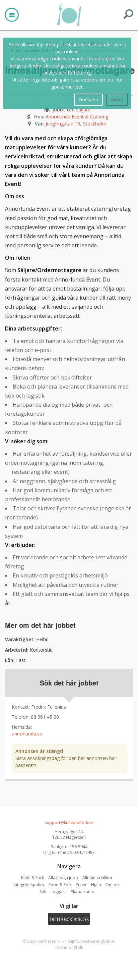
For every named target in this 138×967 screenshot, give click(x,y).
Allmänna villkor (97, 877)
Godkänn (88, 99)
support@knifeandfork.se (69, 822)
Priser (81, 884)
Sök (43, 892)
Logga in (59, 892)
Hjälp (96, 884)
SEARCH (128, 14)
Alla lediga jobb (63, 877)
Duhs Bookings (69, 919)
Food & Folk (60, 884)
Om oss (113, 884)
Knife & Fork (69, 14)
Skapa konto (82, 892)
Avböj (117, 99)
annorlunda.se (27, 733)
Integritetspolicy (29, 884)
